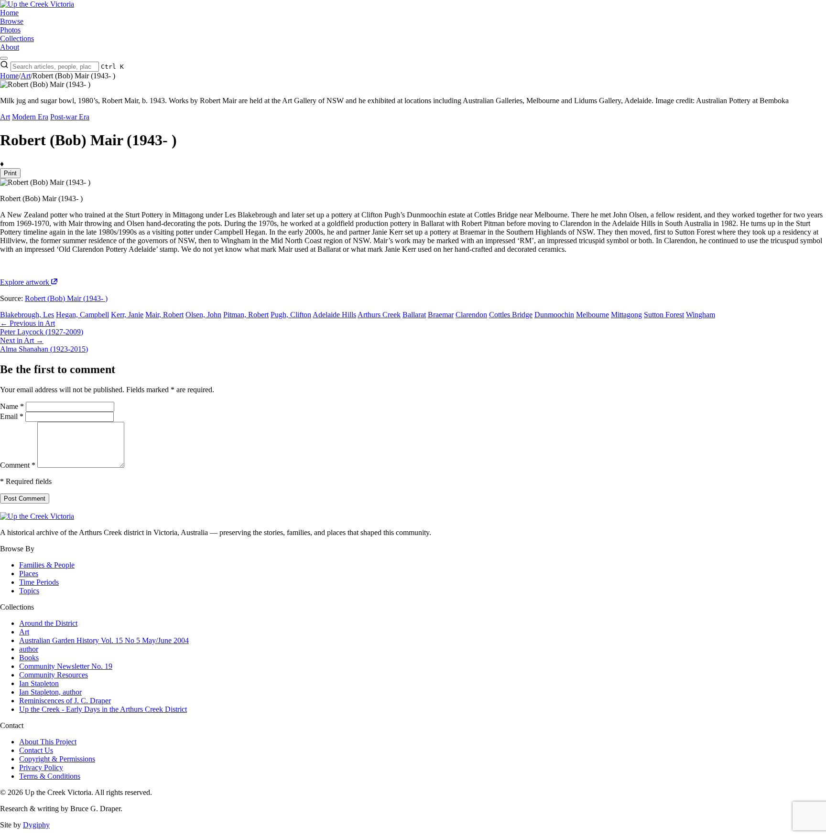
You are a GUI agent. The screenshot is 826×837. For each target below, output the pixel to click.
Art (26, 76)
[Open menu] (4, 58)
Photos (10, 30)
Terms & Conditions (49, 776)
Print (10, 173)
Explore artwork (25, 282)
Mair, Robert (164, 315)
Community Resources (53, 675)
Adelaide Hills (334, 315)
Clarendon (471, 315)
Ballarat (414, 315)
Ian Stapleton (39, 683)
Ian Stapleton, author (50, 692)
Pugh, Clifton (291, 315)
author (28, 649)
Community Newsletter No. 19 (65, 666)
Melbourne (592, 315)
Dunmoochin (554, 315)
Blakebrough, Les (27, 315)
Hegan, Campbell (82, 315)
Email (11, 416)
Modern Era (30, 117)
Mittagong (626, 315)
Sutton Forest (664, 315)
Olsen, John (203, 315)
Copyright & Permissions (57, 759)
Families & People (47, 565)
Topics (29, 591)
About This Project (47, 742)
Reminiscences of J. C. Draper (65, 701)
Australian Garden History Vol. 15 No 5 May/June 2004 (104, 640)
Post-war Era (69, 117)
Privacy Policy (41, 767)
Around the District (48, 623)
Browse (11, 21)
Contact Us (36, 750)
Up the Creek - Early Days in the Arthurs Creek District (103, 709)
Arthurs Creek (379, 315)
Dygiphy (36, 825)
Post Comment (24, 498)
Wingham (700, 315)
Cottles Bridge (511, 315)
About (9, 47)
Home (9, 13)
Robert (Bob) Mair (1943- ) (66, 298)
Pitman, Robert (246, 315)
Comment (17, 465)
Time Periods (39, 582)
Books (29, 658)
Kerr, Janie (127, 315)
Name (12, 406)
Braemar (441, 315)
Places (28, 573)
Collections (17, 38)
